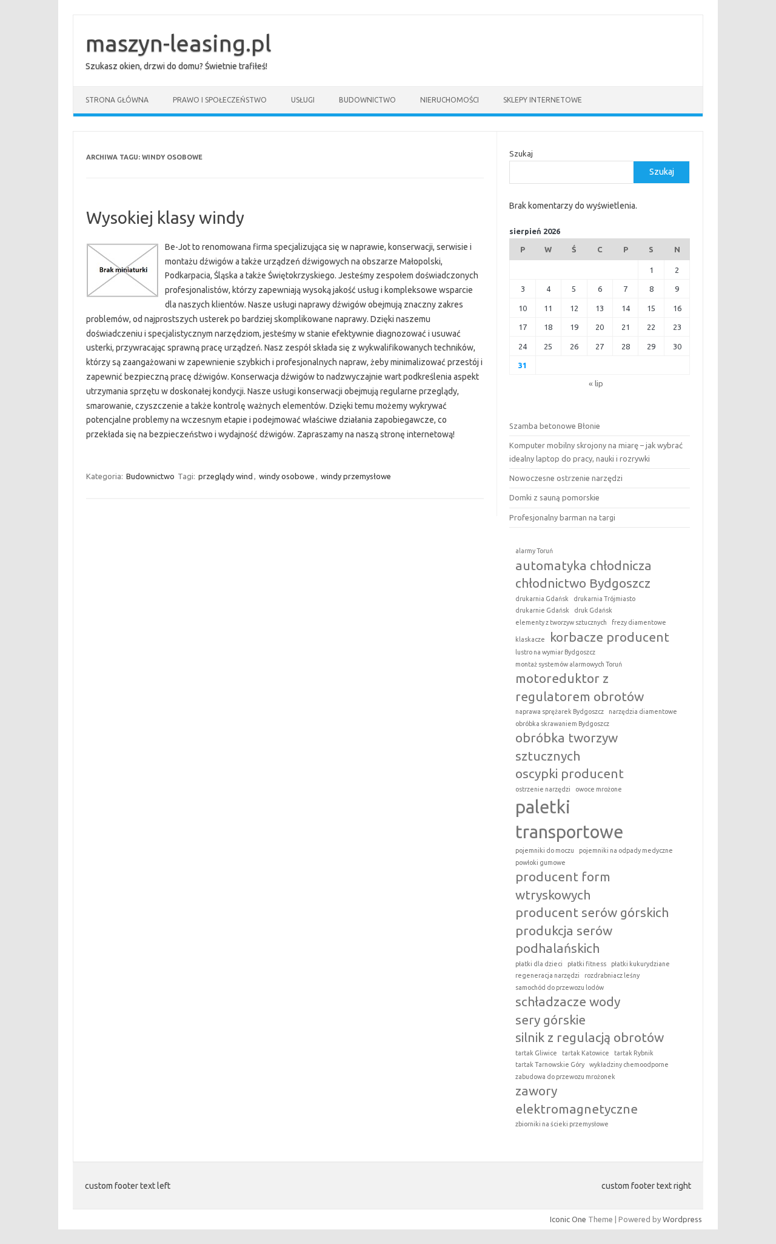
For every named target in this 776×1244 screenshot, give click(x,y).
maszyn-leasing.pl (178, 43)
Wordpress (682, 1219)
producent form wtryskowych (562, 885)
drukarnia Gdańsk (542, 598)
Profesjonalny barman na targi (562, 517)
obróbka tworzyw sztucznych (566, 746)
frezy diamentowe (639, 622)
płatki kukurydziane (640, 963)
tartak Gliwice (536, 1053)
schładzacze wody (567, 1001)
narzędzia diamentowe (643, 711)
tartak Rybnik (634, 1053)
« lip (596, 383)
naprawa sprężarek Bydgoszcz (559, 711)
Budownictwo (367, 100)
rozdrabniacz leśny (612, 975)
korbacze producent (609, 637)
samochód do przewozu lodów (559, 987)
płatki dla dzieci (539, 963)
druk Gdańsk (593, 610)
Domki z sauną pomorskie (554, 497)
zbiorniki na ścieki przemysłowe (562, 1124)
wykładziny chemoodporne (629, 1064)
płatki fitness (586, 963)
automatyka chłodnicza (583, 565)
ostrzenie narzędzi (542, 789)
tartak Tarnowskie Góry (549, 1064)
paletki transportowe (569, 819)
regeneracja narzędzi (547, 975)
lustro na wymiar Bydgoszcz (555, 652)
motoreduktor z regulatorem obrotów (579, 687)
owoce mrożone (598, 789)
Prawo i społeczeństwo (220, 100)
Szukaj (521, 153)
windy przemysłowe (356, 476)
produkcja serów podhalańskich (563, 939)
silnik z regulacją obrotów (589, 1037)
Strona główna (117, 100)
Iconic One (568, 1219)
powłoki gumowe (540, 862)
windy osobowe (287, 476)
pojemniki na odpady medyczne (626, 850)
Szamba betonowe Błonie (554, 426)
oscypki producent (569, 773)
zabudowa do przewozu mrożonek (565, 1076)
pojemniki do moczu (544, 850)
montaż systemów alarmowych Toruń (568, 664)
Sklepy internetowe (542, 100)
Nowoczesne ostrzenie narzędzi (566, 478)
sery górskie (550, 1019)
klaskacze (530, 639)
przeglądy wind (225, 476)
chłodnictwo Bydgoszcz (583, 583)
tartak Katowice (585, 1053)
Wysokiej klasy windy (165, 217)
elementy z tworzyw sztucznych (561, 622)
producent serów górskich (592, 912)
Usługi (303, 100)
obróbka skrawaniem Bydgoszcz (562, 723)
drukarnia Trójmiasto (604, 598)
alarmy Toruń (534, 550)
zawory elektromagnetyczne (576, 1099)
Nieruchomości (449, 100)
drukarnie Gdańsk (542, 610)
